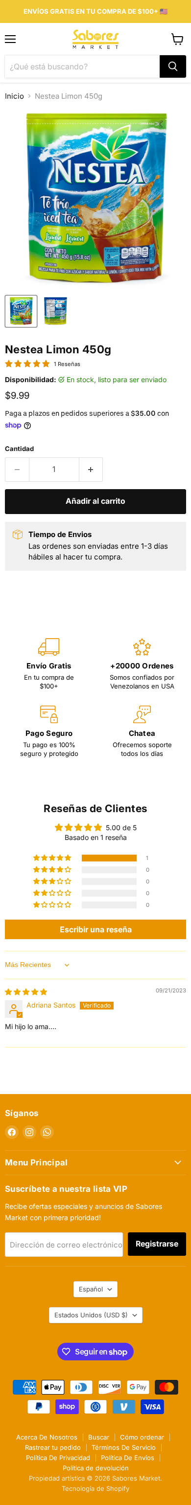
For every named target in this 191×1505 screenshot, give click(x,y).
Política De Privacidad (58, 1458)
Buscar (98, 1437)
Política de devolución (96, 1468)
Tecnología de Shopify (95, 1488)
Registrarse (157, 1243)
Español (91, 1289)
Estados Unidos (91, 1315)
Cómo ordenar (142, 1437)
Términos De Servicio (124, 1447)
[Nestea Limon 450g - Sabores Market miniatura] (21, 311)
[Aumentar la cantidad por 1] (91, 469)
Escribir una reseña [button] (96, 929)
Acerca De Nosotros (46, 1437)
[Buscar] (173, 66)
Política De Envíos (127, 1458)
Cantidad (19, 448)
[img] (26, 992)
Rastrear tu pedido (53, 1447)
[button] (52, 858)
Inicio (14, 96)
